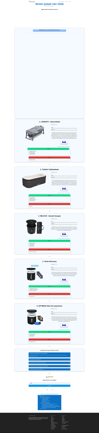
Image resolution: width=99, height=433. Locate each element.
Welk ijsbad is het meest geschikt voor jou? (45, 397)
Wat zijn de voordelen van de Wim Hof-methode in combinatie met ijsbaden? (51, 406)
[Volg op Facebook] (52, 389)
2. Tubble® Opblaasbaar (45, 399)
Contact (69, 1)
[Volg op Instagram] (47, 389)
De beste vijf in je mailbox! (43, 408)
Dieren (52, 420)
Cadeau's (52, 419)
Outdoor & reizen (53, 425)
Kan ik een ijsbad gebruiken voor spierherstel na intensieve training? (50, 405)
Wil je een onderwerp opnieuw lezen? (49, 394)
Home (59, 1)
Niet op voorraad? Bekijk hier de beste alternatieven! (64, 146)
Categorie (62, 1)
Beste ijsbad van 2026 (41, 395)
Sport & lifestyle (53, 426)
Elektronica (52, 421)
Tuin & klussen (53, 427)
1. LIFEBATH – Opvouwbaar (45, 398)
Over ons (66, 1)
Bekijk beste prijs (64, 187)
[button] (49, 377)
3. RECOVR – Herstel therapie (45, 400)
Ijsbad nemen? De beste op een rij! (44, 396)
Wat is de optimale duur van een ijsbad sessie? (47, 404)
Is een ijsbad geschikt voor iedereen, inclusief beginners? (49, 407)
